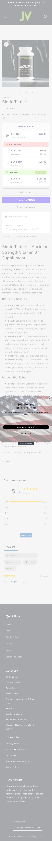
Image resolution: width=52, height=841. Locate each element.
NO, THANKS (26, 433)
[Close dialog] (50, 398)
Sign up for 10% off (25, 427)
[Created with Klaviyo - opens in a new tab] (26, 443)
